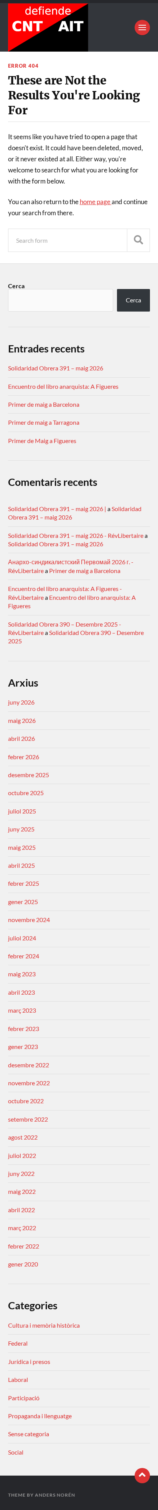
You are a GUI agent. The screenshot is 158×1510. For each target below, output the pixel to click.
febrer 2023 (23, 1028)
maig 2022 (22, 1191)
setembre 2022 (28, 1119)
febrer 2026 (23, 756)
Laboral (18, 1379)
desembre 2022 (28, 1064)
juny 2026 (21, 702)
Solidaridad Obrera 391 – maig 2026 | (57, 508)
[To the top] (142, 1475)
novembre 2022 (29, 1082)
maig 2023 (22, 973)
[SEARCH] (138, 240)
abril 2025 (21, 865)
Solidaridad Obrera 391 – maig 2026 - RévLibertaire (75, 535)
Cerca (16, 285)
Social (15, 1452)
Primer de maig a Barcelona (43, 404)
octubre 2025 (26, 792)
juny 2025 (21, 829)
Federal (18, 1343)
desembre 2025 (28, 774)
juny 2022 (21, 1173)
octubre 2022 (26, 1100)
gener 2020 (23, 1264)
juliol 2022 (22, 1155)
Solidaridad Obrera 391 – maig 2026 (55, 368)
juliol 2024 (22, 938)
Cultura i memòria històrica (44, 1325)
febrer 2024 (23, 956)
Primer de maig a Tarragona (43, 422)
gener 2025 (23, 901)
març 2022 (22, 1227)
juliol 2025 (22, 811)
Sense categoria (28, 1433)
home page (96, 202)
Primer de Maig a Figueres (42, 440)
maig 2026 (22, 720)
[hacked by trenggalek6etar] (79, 27)
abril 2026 (21, 738)
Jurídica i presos (29, 1361)
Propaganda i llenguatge (40, 1415)
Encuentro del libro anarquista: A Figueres (63, 386)
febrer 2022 (23, 1246)
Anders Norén (55, 1495)
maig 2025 (22, 847)
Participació (24, 1397)
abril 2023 (21, 992)
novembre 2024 (29, 919)
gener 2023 (23, 1046)
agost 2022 (23, 1137)
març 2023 (22, 1010)
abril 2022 (21, 1209)
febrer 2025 (23, 883)
